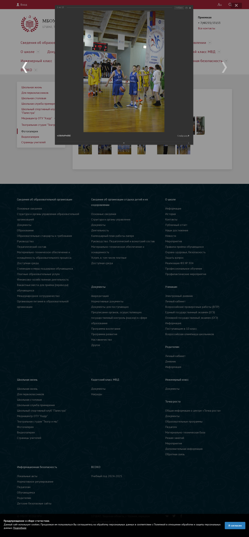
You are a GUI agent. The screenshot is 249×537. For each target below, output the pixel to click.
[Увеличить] (186, 8)
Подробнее (19, 528)
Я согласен (235, 525)
